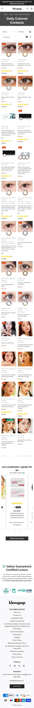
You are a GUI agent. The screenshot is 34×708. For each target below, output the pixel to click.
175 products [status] (6, 37)
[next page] (31, 456)
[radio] (27, 37)
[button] (9, 32)
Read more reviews (17, 538)
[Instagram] (15, 666)
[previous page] (3, 456)
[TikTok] (24, 666)
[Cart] (32, 9)
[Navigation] (2, 9)
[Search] (27, 9)
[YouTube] (19, 666)
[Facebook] (10, 666)
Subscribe (17, 686)
